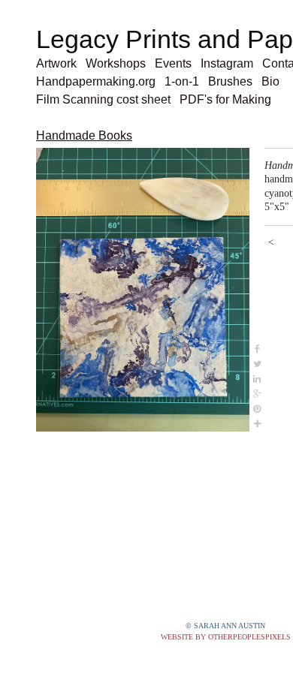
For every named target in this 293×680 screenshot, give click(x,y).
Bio (274, 81)
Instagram (236, 63)
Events (181, 63)
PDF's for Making (231, 99)
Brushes (234, 81)
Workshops (123, 63)
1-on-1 (185, 81)
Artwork (59, 63)
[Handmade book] (142, 290)
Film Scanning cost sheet (105, 99)
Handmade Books (83, 135)
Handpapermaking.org (97, 81)
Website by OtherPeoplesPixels (226, 637)
